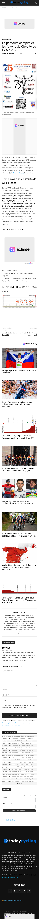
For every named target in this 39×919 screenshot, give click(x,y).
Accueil (4, 7)
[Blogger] (10, 891)
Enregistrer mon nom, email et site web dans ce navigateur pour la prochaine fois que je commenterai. (18, 707)
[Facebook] (4, 58)
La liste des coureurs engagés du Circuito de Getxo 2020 (9, 333)
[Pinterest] (13, 58)
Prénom (5, 797)
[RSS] (24, 891)
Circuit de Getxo (12, 7)
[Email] (22, 58)
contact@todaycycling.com (10, 877)
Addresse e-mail (8, 804)
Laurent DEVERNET (9, 53)
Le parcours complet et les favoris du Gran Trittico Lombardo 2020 (28, 333)
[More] (27, 58)
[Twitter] (9, 58)
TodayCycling (10, 820)
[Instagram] (19, 891)
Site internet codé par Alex (13, 900)
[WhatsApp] (18, 58)
